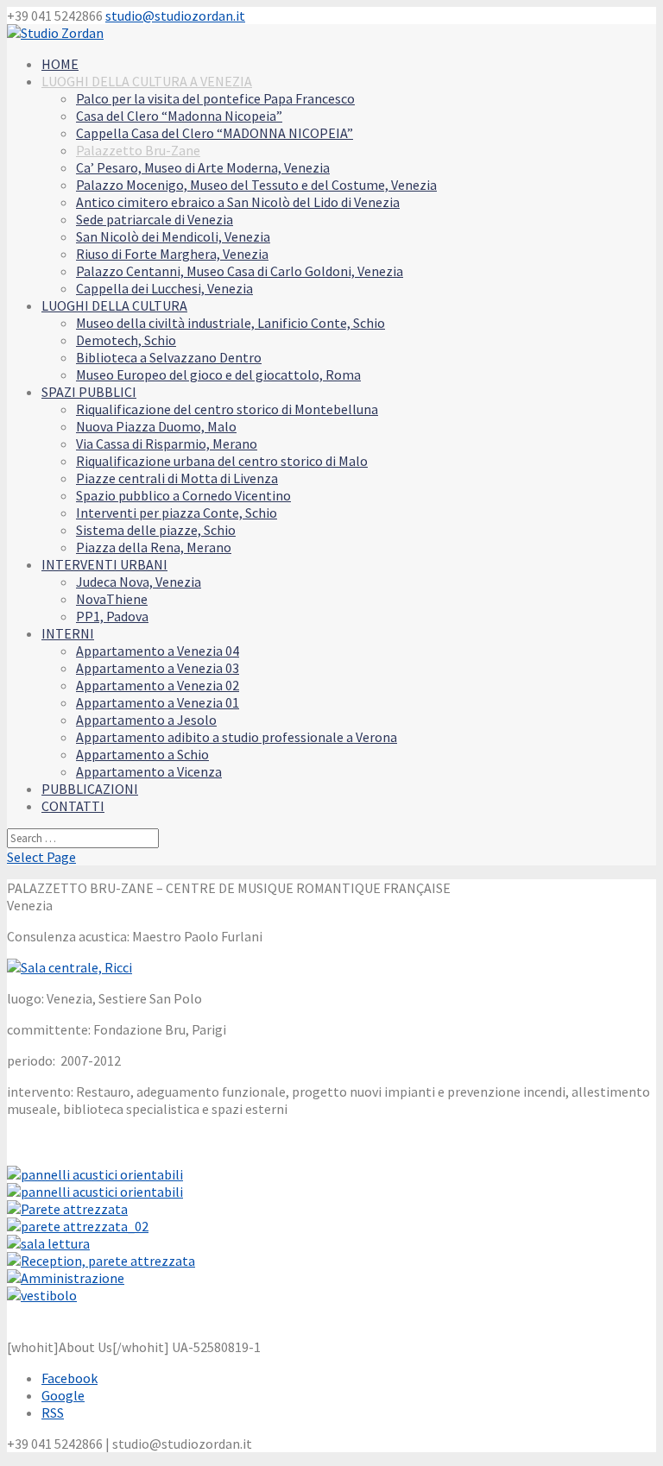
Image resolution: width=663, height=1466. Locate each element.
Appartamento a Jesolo (146, 719)
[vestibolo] (42, 1295)
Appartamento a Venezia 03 (157, 667)
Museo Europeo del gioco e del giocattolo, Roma (218, 374)
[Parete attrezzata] (67, 1208)
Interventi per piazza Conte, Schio (176, 512)
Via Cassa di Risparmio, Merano (166, 443)
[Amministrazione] (65, 1278)
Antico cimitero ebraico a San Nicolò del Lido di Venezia (238, 202)
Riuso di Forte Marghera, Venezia (172, 253)
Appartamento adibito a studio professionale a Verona (236, 737)
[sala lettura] (48, 1243)
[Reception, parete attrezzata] (101, 1260)
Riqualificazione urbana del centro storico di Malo (222, 460)
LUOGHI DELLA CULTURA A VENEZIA (146, 81)
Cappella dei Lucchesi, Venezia (164, 288)
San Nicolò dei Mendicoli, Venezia (173, 236)
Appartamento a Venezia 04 (157, 650)
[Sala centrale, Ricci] (69, 967)
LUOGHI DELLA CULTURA (114, 305)
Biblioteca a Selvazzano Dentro (169, 357)
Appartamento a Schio (142, 754)
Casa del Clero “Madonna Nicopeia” (179, 115)
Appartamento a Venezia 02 (157, 685)
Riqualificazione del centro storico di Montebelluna (227, 409)
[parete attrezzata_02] (77, 1226)
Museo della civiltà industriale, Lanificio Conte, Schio (230, 322)
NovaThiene (112, 598)
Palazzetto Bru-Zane (138, 150)
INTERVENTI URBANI (104, 564)
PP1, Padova (112, 616)
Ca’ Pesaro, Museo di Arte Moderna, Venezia (203, 167)
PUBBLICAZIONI (89, 788)
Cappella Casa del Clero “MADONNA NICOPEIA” (214, 133)
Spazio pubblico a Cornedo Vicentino (183, 495)
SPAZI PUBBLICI (88, 391)
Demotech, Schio (126, 340)
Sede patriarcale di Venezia (154, 219)
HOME (60, 63)
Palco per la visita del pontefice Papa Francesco (215, 98)
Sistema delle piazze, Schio (156, 529)
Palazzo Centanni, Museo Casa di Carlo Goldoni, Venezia (239, 271)
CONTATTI (72, 806)
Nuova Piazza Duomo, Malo (156, 426)
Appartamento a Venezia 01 (157, 702)
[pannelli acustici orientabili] (95, 1174)
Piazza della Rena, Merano (153, 547)
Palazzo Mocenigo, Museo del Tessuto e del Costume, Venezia (256, 184)
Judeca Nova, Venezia (138, 581)
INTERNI (67, 633)
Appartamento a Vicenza (149, 771)
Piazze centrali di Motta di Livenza (177, 478)
